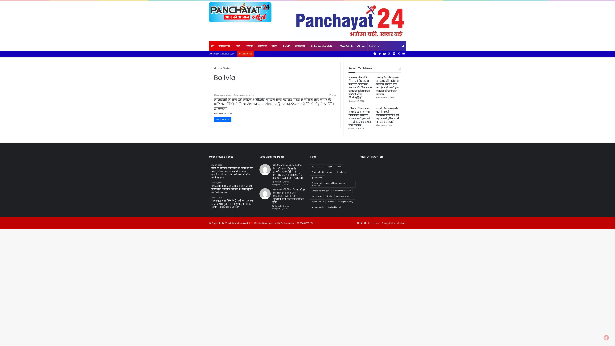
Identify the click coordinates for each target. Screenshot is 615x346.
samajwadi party (345, 201)
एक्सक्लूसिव (300, 45)
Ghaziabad (341, 172)
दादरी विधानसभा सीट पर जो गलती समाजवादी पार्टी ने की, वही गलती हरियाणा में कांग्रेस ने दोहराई (388, 115)
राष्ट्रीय (249, 45)
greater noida (318, 177)
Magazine (346, 45)
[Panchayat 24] (240, 12)
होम (212, 45)
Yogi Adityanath (335, 207)
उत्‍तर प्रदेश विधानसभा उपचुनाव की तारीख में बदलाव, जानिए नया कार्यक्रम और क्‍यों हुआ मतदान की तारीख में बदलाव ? (387, 86)
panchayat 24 (342, 196)
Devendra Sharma (224, 95)
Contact (401, 223)
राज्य (238, 45)
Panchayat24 (318, 201)
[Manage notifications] (606, 337)
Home (219, 68)
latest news (317, 196)
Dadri (330, 166)
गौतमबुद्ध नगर (224, 45)
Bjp (313, 166)
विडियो (274, 45)
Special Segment (322, 45)
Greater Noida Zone (342, 190)
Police (331, 201)
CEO (321, 166)
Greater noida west (320, 190)
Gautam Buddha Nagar (322, 172)
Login (287, 45)
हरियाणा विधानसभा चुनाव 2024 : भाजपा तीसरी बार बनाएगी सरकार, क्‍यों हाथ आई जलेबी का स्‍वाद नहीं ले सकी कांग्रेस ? (359, 117)
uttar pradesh (318, 207)
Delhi (339, 166)
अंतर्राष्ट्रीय (262, 45)
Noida (329, 196)
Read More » (222, 119)
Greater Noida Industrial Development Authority (328, 184)
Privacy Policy (388, 223)
